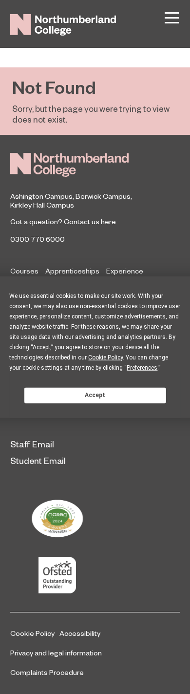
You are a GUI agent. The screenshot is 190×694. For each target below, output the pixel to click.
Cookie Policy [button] (105, 357)
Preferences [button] (142, 367)
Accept (95, 395)
